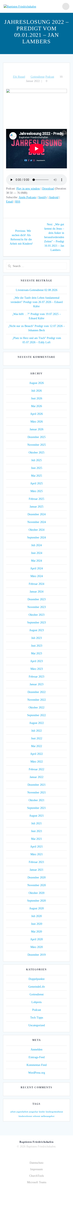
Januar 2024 (36, 591)
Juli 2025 (36, 460)
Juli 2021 (36, 823)
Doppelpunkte (37, 978)
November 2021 (36, 792)
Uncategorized (36, 1025)
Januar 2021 (36, 869)
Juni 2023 (36, 645)
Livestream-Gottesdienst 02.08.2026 (36, 290)
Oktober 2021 (36, 800)
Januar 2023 (36, 684)
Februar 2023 (36, 676)
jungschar (33, 1112)
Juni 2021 (36, 831)
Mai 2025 (36, 475)
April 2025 (36, 483)
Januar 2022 (36, 777)
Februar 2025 (36, 498)
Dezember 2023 (37, 599)
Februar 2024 (36, 583)
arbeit (13, 1112)
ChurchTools (36, 1175)
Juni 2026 (36, 398)
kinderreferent (25, 1116)
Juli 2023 (36, 637)
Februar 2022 (36, 769)
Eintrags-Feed (37, 1057)
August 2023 (36, 630)
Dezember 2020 (37, 877)
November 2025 (36, 444)
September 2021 (36, 807)
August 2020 (36, 908)
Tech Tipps (36, 1017)
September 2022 (36, 715)
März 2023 (36, 668)
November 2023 (36, 607)
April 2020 (36, 939)
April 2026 (36, 413)
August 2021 (36, 815)
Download (48, 188)
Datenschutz (36, 1162)
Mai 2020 (36, 931)
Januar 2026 (36, 429)
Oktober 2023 (36, 614)
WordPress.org (36, 1072)
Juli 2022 (36, 730)
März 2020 (36, 947)
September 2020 (36, 900)
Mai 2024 (36, 560)
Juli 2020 (36, 916)
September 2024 (36, 537)
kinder (42, 1112)
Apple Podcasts (27, 197)
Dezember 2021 (37, 784)
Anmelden (36, 1049)
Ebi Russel (19, 76)
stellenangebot (47, 1116)
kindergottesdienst (54, 1112)
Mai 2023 (36, 653)
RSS (17, 201)
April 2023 (36, 661)
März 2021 (36, 854)
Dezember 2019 (37, 954)
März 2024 (36, 576)
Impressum (36, 1169)
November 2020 (36, 885)
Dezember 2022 (37, 692)
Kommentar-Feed (37, 1065)
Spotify (42, 197)
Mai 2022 (36, 746)
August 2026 (36, 383)
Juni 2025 (36, 468)
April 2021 (36, 846)
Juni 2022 (36, 738)
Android (53, 197)
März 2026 (36, 421)
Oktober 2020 (36, 892)
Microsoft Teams (36, 1182)
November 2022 (36, 699)
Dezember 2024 (37, 514)
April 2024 (36, 568)
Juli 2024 (36, 545)
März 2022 (36, 761)
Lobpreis (36, 1002)
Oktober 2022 (36, 707)
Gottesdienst (38, 76)
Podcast (49, 76)
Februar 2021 (36, 862)
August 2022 (36, 722)
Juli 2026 (36, 390)
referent (36, 1116)
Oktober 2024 (36, 529)
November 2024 (36, 522)
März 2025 (36, 491)
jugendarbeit (22, 1112)
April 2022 (36, 753)
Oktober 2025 (36, 452)
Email (9, 201)
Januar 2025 (36, 506)
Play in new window (28, 188)
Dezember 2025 (37, 437)
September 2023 (36, 622)
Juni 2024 (36, 553)
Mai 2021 (36, 838)
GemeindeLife (36, 986)
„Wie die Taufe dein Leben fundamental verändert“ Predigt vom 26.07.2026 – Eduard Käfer (37, 302)
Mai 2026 (36, 406)
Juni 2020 (36, 923)
